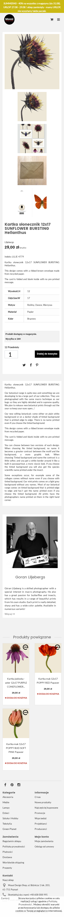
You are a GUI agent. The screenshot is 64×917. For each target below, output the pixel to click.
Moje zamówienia (44, 841)
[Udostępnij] (33, 365)
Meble (6, 802)
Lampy (6, 807)
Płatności (8, 851)
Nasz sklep (8, 879)
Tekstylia (7, 823)
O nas (38, 796)
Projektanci (41, 823)
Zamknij (5, 898)
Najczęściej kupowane (46, 807)
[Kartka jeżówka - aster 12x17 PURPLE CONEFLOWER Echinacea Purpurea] (16, 658)
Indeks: (8, 256)
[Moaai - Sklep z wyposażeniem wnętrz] (9, 19)
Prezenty (7, 867)
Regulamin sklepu (12, 841)
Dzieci (6, 812)
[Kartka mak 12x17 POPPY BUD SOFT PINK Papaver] (16, 723)
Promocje (40, 812)
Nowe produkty (43, 802)
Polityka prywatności (14, 846)
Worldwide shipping (13, 862)
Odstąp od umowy (44, 846)
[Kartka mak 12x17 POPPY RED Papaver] (48, 658)
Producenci (41, 828)
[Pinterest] (39, 365)
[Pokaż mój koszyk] (51, 19)
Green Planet (9, 828)
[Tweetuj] (26, 365)
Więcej (8, 613)
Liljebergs (9, 242)
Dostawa (7, 857)
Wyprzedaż (40, 818)
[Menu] (58, 19)
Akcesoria (8, 796)
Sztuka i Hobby (10, 818)
